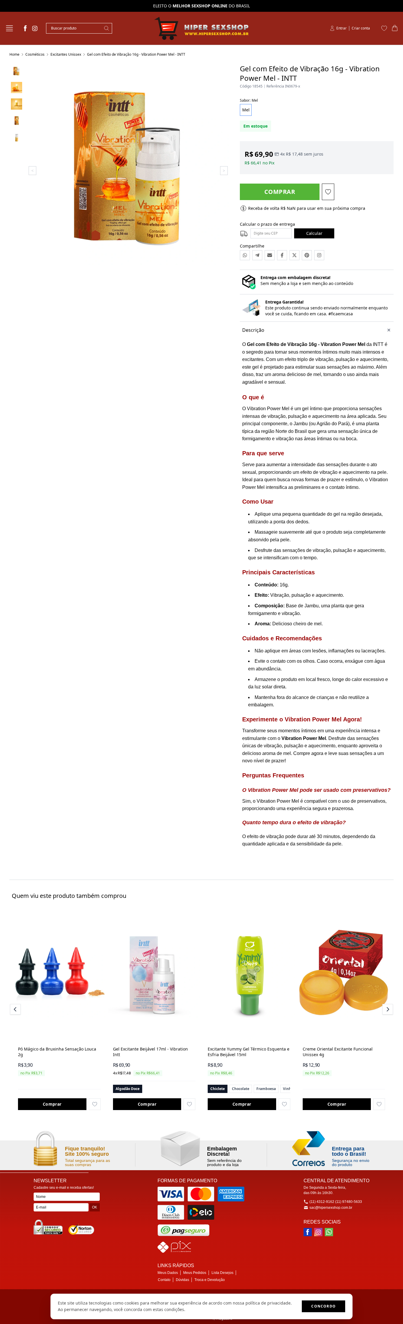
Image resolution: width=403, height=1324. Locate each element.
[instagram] (35, 28)
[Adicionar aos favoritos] (95, 1104)
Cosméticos (35, 54)
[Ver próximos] (387, 1009)
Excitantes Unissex (65, 54)
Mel (246, 110)
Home (14, 54)
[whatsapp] (329, 1232)
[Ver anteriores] (16, 1009)
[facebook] (25, 28)
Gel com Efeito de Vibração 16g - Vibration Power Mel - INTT (136, 54)
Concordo (323, 1306)
